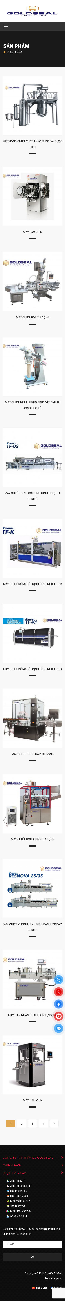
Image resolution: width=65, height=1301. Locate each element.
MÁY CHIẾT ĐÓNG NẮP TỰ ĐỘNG (32, 754)
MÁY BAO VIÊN (32, 232)
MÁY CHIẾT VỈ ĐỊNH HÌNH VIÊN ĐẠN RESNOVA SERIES (32, 927)
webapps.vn (55, 1278)
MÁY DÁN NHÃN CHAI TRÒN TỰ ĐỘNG (32, 1015)
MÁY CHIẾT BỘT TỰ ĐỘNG (32, 317)
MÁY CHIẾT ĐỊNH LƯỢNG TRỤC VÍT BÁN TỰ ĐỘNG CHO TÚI (32, 405)
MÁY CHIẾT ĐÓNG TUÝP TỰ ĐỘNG (32, 839)
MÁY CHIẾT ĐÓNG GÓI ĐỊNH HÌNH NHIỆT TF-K (32, 584)
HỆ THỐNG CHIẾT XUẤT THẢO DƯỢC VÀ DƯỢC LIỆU (32, 144)
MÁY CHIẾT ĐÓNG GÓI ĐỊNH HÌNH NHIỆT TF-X (32, 669)
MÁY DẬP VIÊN (32, 1100)
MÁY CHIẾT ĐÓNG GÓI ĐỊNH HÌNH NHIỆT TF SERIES (33, 496)
